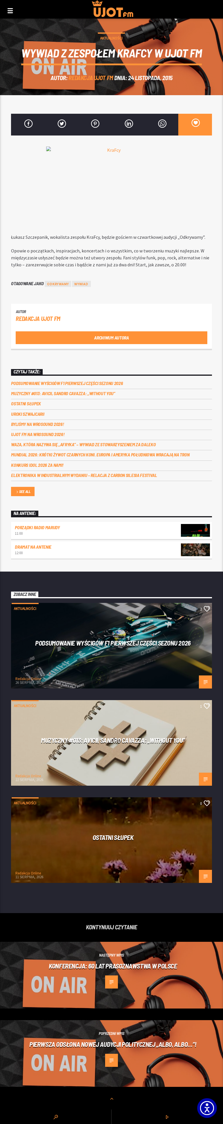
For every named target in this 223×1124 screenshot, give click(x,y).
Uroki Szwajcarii (27, 414)
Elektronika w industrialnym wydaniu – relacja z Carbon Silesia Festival (84, 475)
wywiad (81, 284)
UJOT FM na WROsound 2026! (37, 434)
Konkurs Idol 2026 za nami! (37, 465)
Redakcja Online (28, 678)
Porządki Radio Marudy (37, 527)
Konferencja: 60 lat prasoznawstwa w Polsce (113, 966)
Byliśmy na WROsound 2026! (37, 424)
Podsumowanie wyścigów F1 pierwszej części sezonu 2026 (67, 383)
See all (24, 491)
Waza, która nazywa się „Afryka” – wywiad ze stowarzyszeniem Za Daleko (83, 444)
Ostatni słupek (26, 403)
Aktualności (111, 38)
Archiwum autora (111, 337)
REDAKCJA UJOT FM (91, 77)
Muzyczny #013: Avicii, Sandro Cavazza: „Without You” (63, 393)
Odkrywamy (58, 284)
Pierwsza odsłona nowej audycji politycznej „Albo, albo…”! (112, 1044)
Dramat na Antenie (33, 547)
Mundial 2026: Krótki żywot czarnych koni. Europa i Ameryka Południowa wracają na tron (100, 454)
